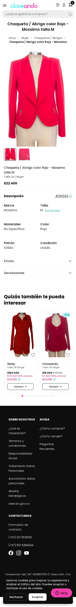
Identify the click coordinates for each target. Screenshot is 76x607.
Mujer (25, 38)
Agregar (19, 386)
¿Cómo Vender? (51, 436)
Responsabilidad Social (20, 456)
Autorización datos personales (22, 481)
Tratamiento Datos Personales (22, 468)
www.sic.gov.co (19, 504)
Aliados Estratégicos (17, 493)
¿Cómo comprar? (52, 428)
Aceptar (37, 597)
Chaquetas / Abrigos (48, 38)
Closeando (50, 364)
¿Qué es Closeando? (17, 431)
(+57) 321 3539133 (20, 537)
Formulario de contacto (18, 527)
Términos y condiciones (17, 443)
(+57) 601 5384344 (21, 545)
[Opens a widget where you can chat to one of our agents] (61, 593)
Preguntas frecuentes (47, 446)
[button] (22, 396)
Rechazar (16, 597)
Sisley (11, 364)
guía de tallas (52, 210)
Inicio (12, 38)
